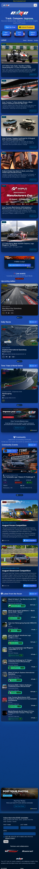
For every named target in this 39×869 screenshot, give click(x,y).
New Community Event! (19, 1)
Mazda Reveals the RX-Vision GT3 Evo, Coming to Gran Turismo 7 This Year (21, 712)
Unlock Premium (27, 27)
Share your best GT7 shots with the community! (19, 803)
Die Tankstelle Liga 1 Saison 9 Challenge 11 (19, 477)
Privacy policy (10, 838)
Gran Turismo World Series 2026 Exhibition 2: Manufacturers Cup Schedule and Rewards (22, 698)
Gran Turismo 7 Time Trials (15, 614)
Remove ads (30, 267)
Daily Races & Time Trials (14, 601)
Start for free (10, 27)
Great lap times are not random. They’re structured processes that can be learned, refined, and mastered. (19, 423)
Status (28, 480)
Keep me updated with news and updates (19, 837)
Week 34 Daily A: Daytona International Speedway (21, 673)
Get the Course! (19, 428)
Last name (23, 824)
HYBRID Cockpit (19, 261)
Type (4, 480)
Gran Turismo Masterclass (19, 421)
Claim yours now (20, 32)
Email (5, 830)
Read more (33, 74)
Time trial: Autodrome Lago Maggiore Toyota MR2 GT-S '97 (20, 648)
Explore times (33, 33)
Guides (36, 40)
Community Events (13, 663)
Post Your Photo (19, 806)
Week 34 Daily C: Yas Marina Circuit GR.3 (22, 599)
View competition (30, 540)
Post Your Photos (19, 801)
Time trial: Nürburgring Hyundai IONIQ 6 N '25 (22, 623)
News (25, 40)
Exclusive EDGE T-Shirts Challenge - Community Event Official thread (20, 685)
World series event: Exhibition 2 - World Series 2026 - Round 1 (21, 611)
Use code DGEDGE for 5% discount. (19, 265)
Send (5, 841)
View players (5, 33)
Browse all (33, 322)
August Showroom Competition (16, 571)
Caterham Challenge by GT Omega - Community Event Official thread (20, 660)
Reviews (30, 40)
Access (17, 480)
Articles (10, 626)
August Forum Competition (14, 525)
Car (23, 485)
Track (5, 485)
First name (7, 824)
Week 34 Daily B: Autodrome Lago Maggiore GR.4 (19, 636)
